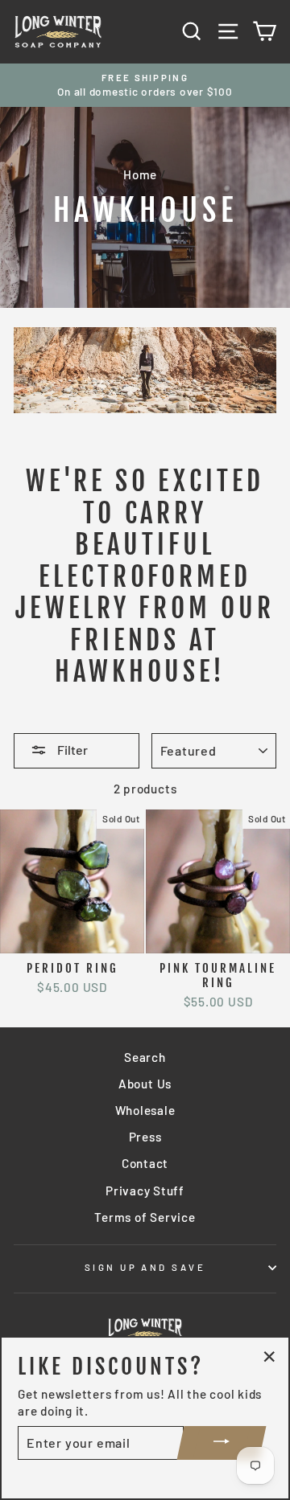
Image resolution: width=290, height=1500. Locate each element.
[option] (145, 86)
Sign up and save (145, 1267)
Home (140, 174)
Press (145, 1136)
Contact (145, 1163)
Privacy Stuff (145, 1190)
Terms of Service (144, 1217)
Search (145, 1057)
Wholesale (145, 1110)
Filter (71, 749)
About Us (145, 1083)
